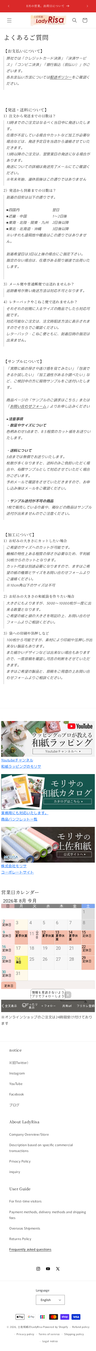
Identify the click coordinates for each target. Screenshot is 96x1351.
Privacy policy (25, 1334)
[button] (9, 20)
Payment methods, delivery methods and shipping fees (47, 1214)
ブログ (14, 1104)
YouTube (15, 1083)
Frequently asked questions (30, 1249)
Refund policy (80, 1327)
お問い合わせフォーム (28, 406)
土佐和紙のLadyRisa (30, 1327)
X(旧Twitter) (18, 1062)
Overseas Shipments (24, 1228)
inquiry (14, 1171)
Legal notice (50, 1341)
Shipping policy (74, 1334)
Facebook (16, 1094)
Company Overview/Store (29, 1134)
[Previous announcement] (8, 6)
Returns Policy (20, 1238)
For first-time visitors (25, 1201)
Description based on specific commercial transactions (41, 1147)
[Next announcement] (87, 6)
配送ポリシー (61, 77)
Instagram (17, 1073)
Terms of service (49, 1334)
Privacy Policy (20, 1161)
